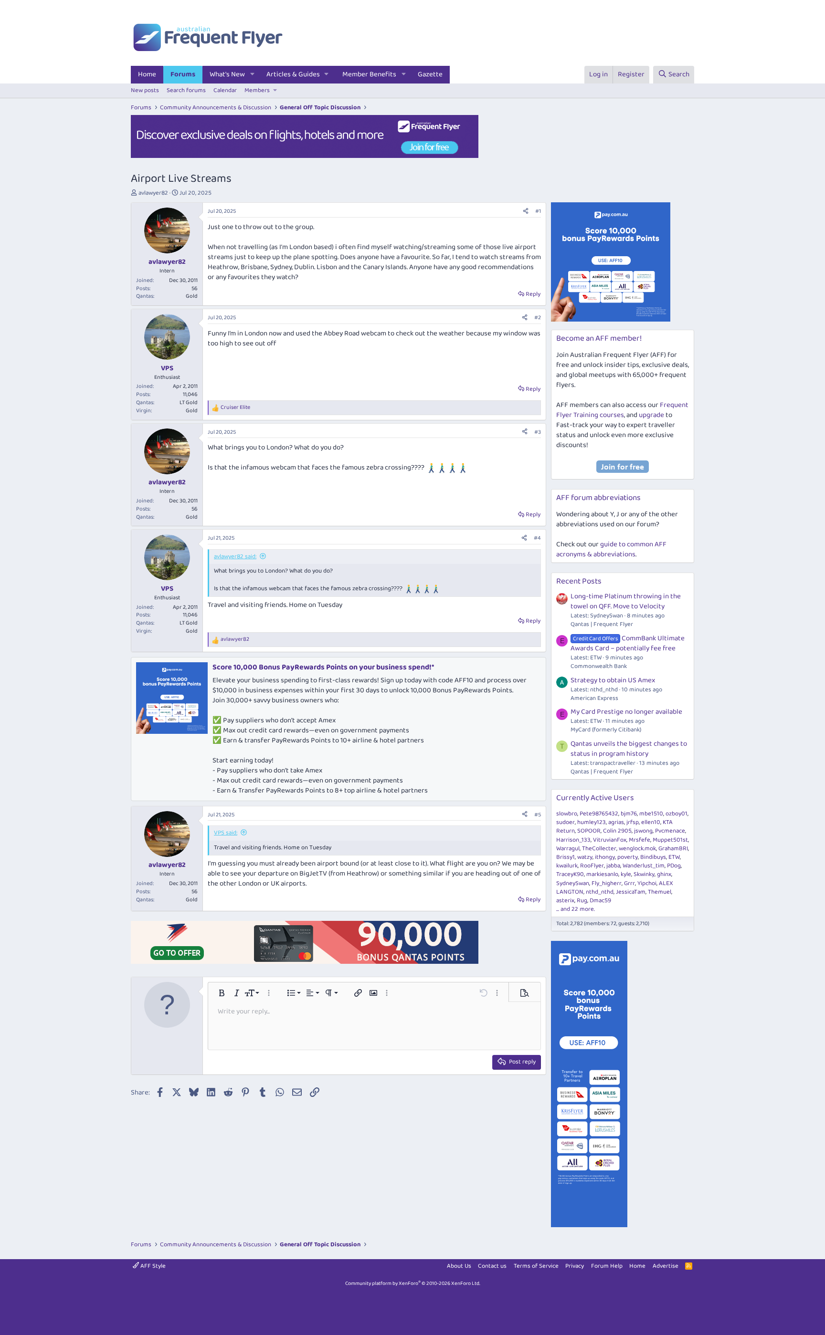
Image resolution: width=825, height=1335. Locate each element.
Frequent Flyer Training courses (622, 410)
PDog (674, 866)
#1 (538, 211)
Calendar (225, 90)
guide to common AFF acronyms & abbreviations (611, 549)
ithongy (605, 857)
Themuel (659, 892)
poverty (627, 857)
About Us (459, 1266)
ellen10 (650, 822)
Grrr (629, 883)
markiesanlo (602, 874)
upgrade (651, 415)
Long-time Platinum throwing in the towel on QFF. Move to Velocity (626, 601)
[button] (252, 74)
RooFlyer (592, 866)
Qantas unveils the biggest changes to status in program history (629, 749)
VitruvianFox (609, 840)
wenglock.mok (637, 849)
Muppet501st (670, 840)
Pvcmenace (670, 831)
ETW (674, 857)
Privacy (574, 1266)
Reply (533, 294)
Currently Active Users (595, 798)
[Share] (525, 211)
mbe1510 (651, 814)
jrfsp (632, 822)
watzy (584, 857)
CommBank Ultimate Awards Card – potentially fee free (628, 643)
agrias (616, 822)
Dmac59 (600, 901)
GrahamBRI (673, 849)
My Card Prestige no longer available (626, 712)
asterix (565, 901)
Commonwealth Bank (599, 666)
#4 (537, 537)
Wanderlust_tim (644, 866)
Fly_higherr (607, 883)
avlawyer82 (153, 193)
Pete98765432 (599, 814)
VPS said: (225, 833)
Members (257, 90)
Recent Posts (579, 581)
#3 (537, 432)
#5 (537, 814)
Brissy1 (565, 857)
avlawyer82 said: (235, 557)
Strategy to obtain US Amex (613, 680)
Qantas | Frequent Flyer (602, 624)
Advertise (665, 1266)
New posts (145, 90)
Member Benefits (369, 74)
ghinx (664, 874)
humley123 (591, 822)
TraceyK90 (570, 874)
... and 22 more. (575, 909)
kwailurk (567, 866)
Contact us (492, 1266)
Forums (182, 74)
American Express (594, 698)
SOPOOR (589, 831)
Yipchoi (646, 883)
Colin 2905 (617, 831)
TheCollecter (599, 849)
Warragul (568, 849)
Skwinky (644, 874)
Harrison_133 (573, 840)
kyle (626, 874)
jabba (613, 866)
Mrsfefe (639, 840)
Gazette (430, 74)
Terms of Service (536, 1266)
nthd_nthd (599, 892)
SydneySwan (572, 883)
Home (147, 74)
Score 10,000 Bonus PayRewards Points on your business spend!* (323, 667)
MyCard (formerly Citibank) (606, 730)
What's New (227, 74)
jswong (643, 831)
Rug (582, 901)
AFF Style (152, 1266)
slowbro (566, 814)
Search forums (186, 90)
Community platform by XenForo (412, 1283)
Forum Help (607, 1266)
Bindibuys (653, 857)
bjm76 (629, 814)
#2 (537, 317)
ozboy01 (677, 814)
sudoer (565, 822)
